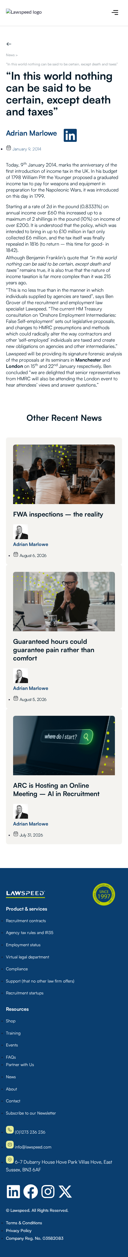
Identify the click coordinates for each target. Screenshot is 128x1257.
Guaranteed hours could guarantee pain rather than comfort (53, 649)
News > (12, 55)
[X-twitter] (65, 1191)
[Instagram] (47, 1191)
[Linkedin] (70, 135)
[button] (115, 12)
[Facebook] (30, 1191)
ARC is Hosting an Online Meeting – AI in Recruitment (56, 789)
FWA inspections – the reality (58, 514)
